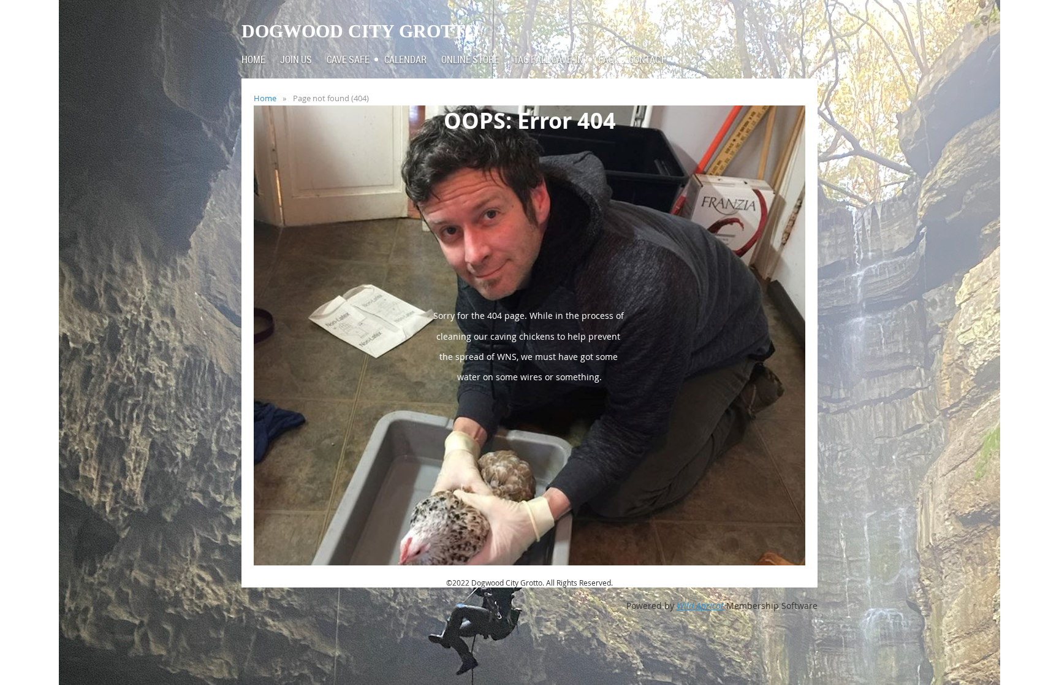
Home (265, 98)
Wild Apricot (700, 605)
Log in (799, 18)
